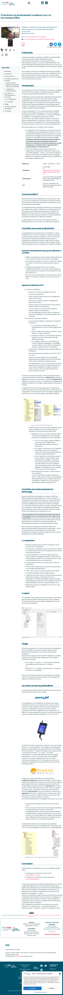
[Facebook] (41, 966)
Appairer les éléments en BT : (11, 90)
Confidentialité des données (40, 992)
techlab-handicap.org (52, 934)
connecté (18, 956)
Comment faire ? (10, 76)
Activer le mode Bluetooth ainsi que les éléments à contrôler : (12, 84)
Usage (6, 104)
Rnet (53, 39)
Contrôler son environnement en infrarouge (10, 95)
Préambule (7, 71)
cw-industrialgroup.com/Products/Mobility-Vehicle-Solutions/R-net (52, 171)
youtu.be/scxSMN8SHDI (32, 879)
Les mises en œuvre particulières (10, 107)
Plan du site (53, 969)
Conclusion (8, 111)
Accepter (32, 988)
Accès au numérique (29, 37)
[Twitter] (45, 966)
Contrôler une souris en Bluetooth (11, 80)
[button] (60, 973)
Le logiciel (10, 102)
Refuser (51, 988)
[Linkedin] (41, 970)
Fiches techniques (41, 37)
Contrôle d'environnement (43, 39)
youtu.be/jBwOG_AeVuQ (33, 875)
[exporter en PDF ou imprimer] (23, 44)
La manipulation (11, 99)
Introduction (8, 74)
